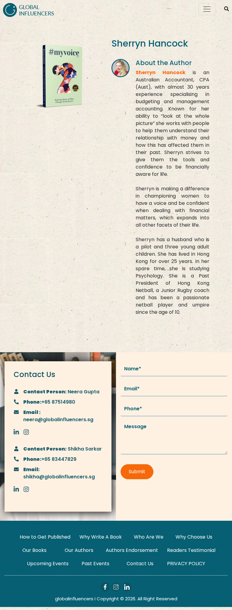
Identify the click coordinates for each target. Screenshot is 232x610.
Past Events (95, 563)
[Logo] (28, 9)
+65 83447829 (58, 459)
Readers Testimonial (191, 550)
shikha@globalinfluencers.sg (59, 476)
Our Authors (79, 550)
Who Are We (148, 536)
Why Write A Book (100, 536)
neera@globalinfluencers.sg (58, 419)
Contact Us (140, 563)
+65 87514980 (58, 401)
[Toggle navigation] (206, 9)
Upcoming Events (48, 563)
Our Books (34, 550)
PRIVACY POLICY (186, 563)
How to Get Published (45, 536)
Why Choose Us (194, 536)
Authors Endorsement (132, 550)
